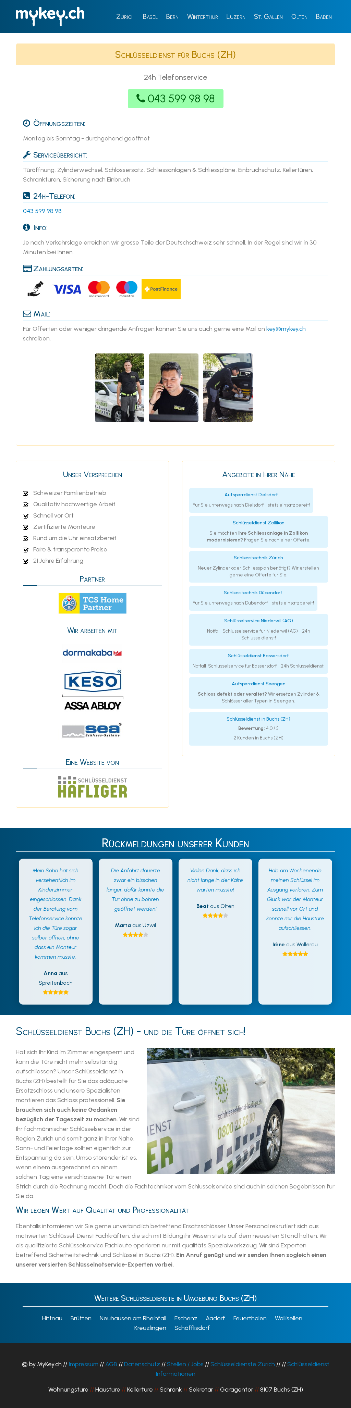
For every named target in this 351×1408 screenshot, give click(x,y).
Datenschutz (142, 1364)
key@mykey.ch (286, 329)
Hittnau (52, 1318)
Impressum (83, 1364)
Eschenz (185, 1318)
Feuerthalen (250, 1318)
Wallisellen (288, 1318)
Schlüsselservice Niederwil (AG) (258, 621)
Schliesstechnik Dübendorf (253, 593)
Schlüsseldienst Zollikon (259, 523)
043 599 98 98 (181, 98)
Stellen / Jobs (185, 1364)
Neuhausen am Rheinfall (133, 1318)
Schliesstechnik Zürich (258, 558)
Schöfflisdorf (192, 1328)
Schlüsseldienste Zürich (242, 1364)
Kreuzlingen (150, 1328)
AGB (111, 1364)
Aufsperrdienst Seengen (259, 684)
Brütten (81, 1318)
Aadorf (215, 1318)
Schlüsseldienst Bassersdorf (258, 656)
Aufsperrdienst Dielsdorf (251, 495)
